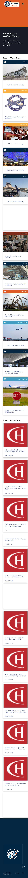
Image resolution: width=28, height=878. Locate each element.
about (23, 873)
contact (17, 873)
